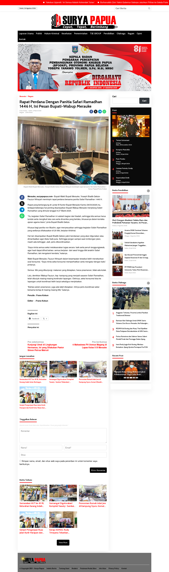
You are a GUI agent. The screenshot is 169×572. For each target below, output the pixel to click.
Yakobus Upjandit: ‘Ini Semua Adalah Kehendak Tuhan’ (54, 2)
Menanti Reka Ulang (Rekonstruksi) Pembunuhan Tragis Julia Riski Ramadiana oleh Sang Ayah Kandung (130, 373)
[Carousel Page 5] (137, 377)
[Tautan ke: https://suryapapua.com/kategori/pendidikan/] (148, 190)
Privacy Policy (114, 568)
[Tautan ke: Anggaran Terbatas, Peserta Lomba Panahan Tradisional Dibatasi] (130, 298)
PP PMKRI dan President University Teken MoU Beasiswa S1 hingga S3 (137, 268)
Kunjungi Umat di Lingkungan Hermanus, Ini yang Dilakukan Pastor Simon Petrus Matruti (46, 345)
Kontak (124, 568)
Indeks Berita (51, 568)
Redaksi (75, 568)
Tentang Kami (64, 568)
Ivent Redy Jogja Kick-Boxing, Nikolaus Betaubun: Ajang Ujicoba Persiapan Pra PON (132, 345)
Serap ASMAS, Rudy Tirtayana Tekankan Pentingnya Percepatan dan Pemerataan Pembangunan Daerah (63, 531)
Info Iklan (102, 568)
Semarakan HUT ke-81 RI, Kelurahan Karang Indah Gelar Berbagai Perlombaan (33, 380)
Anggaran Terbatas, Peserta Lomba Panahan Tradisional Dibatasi (132, 314)
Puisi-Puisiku (120, 159)
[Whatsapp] (104, 111)
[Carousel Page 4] (134, 377)
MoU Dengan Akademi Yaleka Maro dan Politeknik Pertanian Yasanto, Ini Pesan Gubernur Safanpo (129, 221)
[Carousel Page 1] (125, 377)
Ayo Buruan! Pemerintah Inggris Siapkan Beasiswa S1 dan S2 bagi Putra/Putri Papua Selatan (136, 256)
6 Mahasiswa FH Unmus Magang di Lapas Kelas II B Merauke (90, 344)
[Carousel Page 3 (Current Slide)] (131, 377)
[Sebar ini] (91, 111)
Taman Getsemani (122, 140)
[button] (149, 8)
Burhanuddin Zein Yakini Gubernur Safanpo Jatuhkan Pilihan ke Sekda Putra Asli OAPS (123, 2)
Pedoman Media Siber (88, 568)
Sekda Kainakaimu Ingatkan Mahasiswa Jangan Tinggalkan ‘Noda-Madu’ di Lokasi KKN (135, 244)
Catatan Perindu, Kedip (124, 168)
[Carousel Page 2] (128, 377)
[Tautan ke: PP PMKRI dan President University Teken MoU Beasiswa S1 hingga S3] (117, 270)
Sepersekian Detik (122, 178)
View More (63, 542)
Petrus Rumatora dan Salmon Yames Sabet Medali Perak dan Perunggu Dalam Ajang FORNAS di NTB (131, 337)
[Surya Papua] (84, 20)
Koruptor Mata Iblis (123, 150)
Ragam (22, 112)
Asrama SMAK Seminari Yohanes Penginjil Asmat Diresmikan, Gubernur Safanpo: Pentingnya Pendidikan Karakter (136, 231)
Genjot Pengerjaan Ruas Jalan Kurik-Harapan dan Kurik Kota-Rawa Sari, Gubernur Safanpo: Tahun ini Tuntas (33, 406)
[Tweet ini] (95, 111)
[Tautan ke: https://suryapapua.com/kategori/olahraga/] (148, 283)
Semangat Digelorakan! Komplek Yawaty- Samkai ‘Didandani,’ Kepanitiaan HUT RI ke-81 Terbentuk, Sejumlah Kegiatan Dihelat (63, 380)
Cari (114, 96)
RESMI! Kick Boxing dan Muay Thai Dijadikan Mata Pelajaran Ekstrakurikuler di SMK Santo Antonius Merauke (132, 330)
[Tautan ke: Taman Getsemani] (130, 126)
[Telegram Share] (100, 111)
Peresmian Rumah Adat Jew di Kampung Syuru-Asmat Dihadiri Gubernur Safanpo (90, 380)
